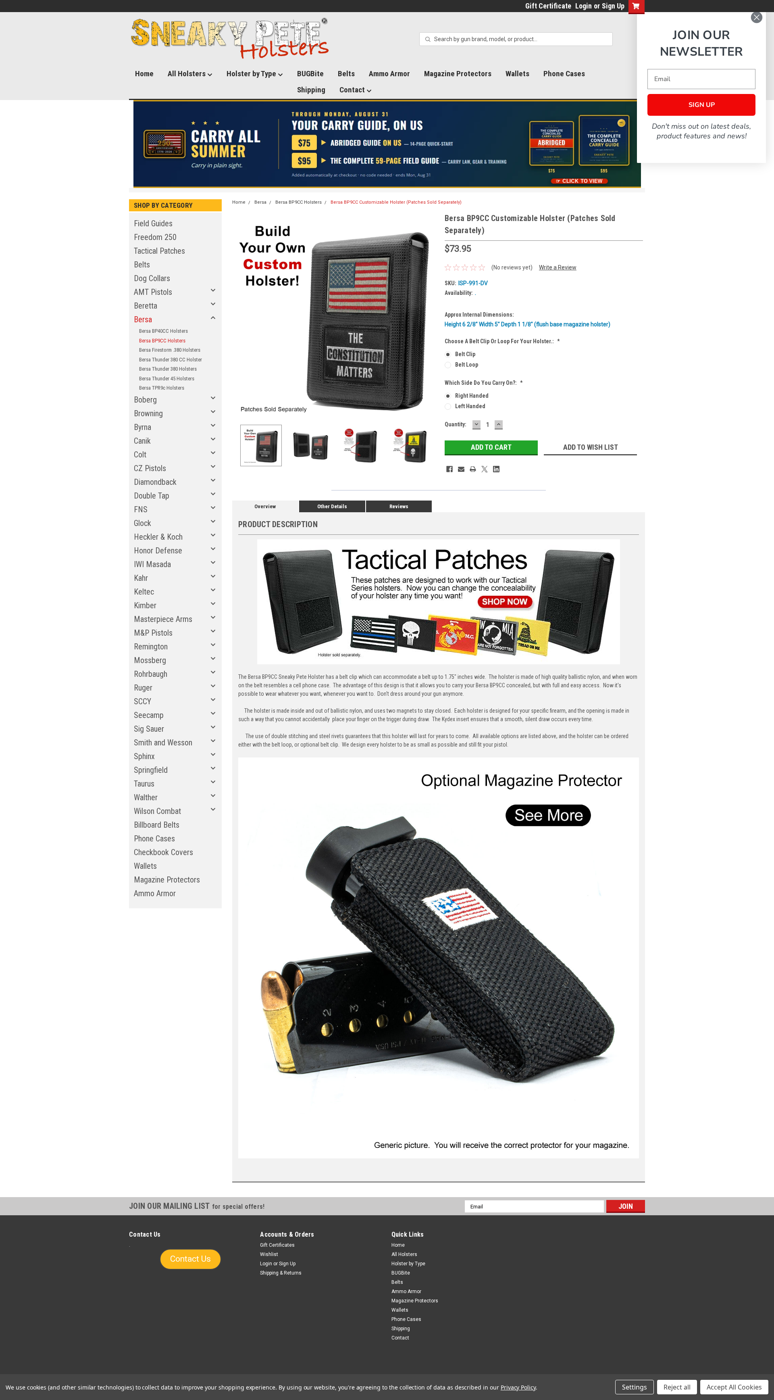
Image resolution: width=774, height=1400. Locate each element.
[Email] (461, 469)
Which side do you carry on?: (484, 383)
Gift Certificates (277, 1245)
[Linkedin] (496, 469)
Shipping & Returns (281, 1273)
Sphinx (144, 756)
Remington (151, 646)
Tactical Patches (159, 251)
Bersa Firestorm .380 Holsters (169, 350)
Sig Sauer (149, 729)
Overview (265, 506)
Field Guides (153, 223)
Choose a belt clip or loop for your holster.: (502, 341)
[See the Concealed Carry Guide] (387, 144)
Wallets (517, 73)
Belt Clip (465, 354)
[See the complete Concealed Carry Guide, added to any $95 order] (603, 144)
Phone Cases (564, 73)
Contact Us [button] (190, 1259)
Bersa (143, 319)
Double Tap (151, 496)
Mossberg (150, 660)
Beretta (145, 306)
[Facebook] (449, 469)
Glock (142, 523)
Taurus (144, 784)
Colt (140, 454)
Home (144, 73)
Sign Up (613, 6)
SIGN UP (702, 104)
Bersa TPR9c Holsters (161, 388)
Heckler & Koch (158, 537)
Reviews (398, 506)
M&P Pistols (153, 633)
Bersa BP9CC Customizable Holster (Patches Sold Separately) (396, 202)
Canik (142, 441)
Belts (346, 73)
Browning (148, 413)
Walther (146, 797)
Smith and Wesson (163, 742)
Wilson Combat (157, 811)
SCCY (142, 701)
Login (583, 6)
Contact (352, 89)
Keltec (144, 592)
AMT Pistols (153, 292)
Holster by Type (252, 73)
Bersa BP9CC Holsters (162, 341)
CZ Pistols (150, 468)
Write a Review (557, 267)
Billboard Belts (156, 825)
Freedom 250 (155, 237)
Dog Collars (152, 278)
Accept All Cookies (734, 1387)
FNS (141, 509)
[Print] (473, 469)
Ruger (143, 688)
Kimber (145, 605)
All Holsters (187, 73)
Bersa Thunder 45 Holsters (166, 379)
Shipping (311, 89)
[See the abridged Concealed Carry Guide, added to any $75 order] (551, 147)
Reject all (677, 1387)
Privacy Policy (518, 1387)
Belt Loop (466, 364)
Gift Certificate (548, 6)
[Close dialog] (757, 17)
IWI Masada (152, 564)
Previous (240, 315)
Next (430, 315)
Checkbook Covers (163, 852)
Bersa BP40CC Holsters (163, 331)
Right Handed (472, 395)
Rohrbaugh (150, 674)
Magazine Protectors (457, 73)
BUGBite (310, 73)
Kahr (141, 578)
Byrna (142, 427)
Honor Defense (158, 550)
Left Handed (470, 406)
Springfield (151, 770)
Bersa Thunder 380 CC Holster (170, 360)
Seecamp (149, 715)
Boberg (145, 400)
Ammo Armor (389, 73)
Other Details (332, 506)
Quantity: (455, 424)
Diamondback (155, 482)
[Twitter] (484, 469)
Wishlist (269, 1254)
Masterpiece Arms (163, 619)
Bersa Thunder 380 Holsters (168, 369)
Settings (634, 1387)
